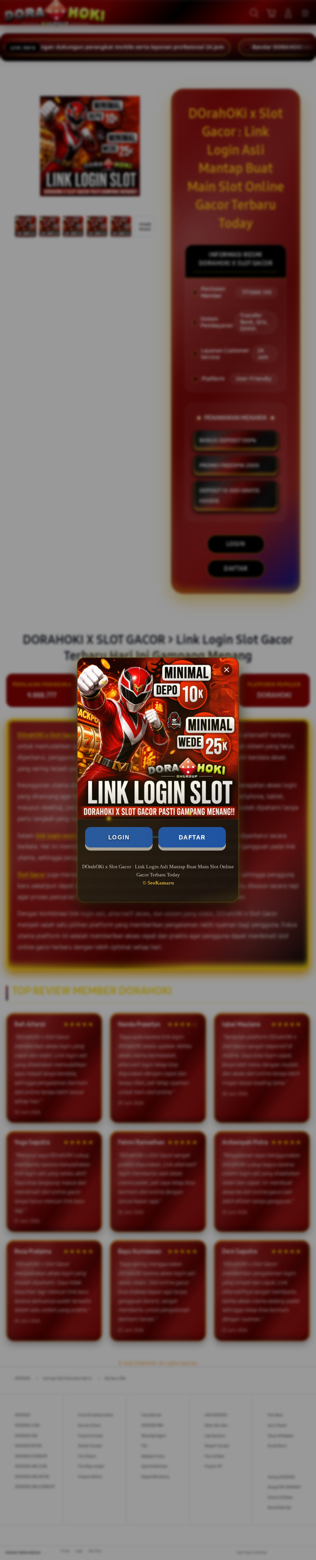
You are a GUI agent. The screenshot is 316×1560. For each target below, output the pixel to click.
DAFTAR (192, 837)
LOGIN (119, 837)
